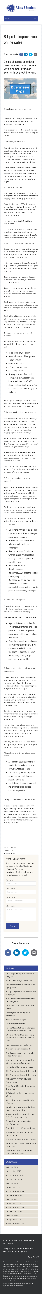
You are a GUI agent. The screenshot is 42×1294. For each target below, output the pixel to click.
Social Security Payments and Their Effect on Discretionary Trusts (20, 1054)
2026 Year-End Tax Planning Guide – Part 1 (21, 1071)
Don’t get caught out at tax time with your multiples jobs (21, 993)
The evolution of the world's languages (19, 1067)
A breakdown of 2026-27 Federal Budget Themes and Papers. (20, 1133)
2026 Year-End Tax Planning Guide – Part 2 (21, 1075)
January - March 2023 (13, 1219)
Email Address (10, 889)
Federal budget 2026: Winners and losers (20, 1128)
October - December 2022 (15, 1223)
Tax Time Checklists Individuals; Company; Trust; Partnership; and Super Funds (20, 1029)
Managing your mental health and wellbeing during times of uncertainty (21, 1108)
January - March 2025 (13, 1187)
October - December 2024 (15, 1191)
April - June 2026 (12, 1167)
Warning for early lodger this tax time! (19, 980)
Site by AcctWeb (33, 1257)
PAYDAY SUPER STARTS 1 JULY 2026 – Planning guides (19, 1080)
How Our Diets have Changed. (16, 1020)
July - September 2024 (14, 1195)
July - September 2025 (14, 1179)
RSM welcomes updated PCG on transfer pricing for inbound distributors (20, 1152)
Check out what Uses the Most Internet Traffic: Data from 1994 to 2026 (20, 1115)
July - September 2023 (14, 1211)
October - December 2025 (15, 1175)
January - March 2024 (13, 1203)
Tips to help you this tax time (16, 1024)
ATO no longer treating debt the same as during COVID (20, 975)
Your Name (9, 880)
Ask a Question (10, 906)
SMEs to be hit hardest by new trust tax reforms (20, 1094)
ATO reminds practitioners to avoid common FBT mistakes (21, 1145)
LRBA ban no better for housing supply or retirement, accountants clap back (20, 1061)
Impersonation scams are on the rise (19, 1045)
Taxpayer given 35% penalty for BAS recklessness (18, 1014)
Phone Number (10, 897)
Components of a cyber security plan (18, 1049)
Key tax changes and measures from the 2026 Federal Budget (20, 1122)
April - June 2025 (12, 1183)
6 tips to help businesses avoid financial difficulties (20, 1101)
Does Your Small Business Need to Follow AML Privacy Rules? (20, 1000)
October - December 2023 (15, 1207)
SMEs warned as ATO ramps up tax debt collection (20, 1007)
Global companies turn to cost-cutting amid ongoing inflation (21, 986)
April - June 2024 (12, 1199)
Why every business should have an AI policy (21, 1139)
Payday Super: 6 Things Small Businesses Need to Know (20, 1087)
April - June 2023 (12, 1215)
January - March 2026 (13, 1171)
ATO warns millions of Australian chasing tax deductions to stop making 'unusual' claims (20, 1038)
